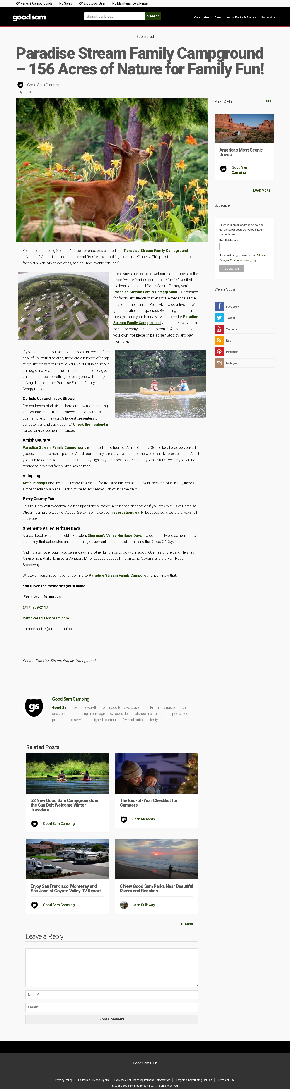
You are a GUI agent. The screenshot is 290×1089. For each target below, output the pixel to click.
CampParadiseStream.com (46, 618)
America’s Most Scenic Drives (241, 152)
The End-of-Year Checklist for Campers (148, 803)
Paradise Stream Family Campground (120, 575)
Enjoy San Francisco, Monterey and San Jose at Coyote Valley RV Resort (66, 888)
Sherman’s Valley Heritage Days (115, 535)
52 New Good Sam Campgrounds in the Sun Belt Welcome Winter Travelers (64, 805)
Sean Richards (143, 819)
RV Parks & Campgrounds (34, 3)
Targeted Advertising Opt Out (194, 1080)
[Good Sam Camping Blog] (43, 14)
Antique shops (35, 483)
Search (153, 16)
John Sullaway (143, 905)
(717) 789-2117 (35, 607)
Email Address (228, 240)
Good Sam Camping (43, 84)
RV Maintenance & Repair (130, 3)
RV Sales (65, 3)
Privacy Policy (63, 1080)
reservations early (128, 512)
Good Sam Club (145, 1063)
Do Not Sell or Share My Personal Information (142, 1080)
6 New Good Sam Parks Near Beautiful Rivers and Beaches (156, 888)
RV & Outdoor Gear (92, 3)
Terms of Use (226, 1080)
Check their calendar (91, 424)
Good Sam (61, 707)
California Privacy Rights (245, 260)
